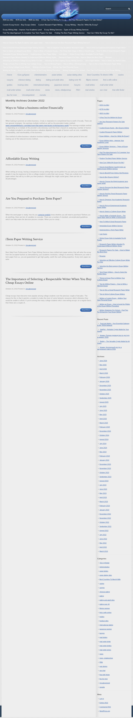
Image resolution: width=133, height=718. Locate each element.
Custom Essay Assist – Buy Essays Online (19, 25)
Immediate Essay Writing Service (15, 54)
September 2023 (105, 477)
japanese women (61, 85)
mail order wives (33, 90)
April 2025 (103, 419)
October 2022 (104, 522)
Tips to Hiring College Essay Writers (16, 67)
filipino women (92, 79)
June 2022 (103, 539)
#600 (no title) (34, 20)
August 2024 (103, 439)
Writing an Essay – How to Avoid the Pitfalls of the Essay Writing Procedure (31, 70)
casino (120, 74)
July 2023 (102, 485)
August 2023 (103, 481)
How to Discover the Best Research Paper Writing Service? (67, 43)
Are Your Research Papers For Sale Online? (85, 20)
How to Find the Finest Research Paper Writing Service (23, 48)
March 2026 (103, 373)
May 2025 (103, 415)
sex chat (103, 90)
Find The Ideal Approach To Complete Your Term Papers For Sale (27, 33)
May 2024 (103, 452)
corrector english (44, 215)
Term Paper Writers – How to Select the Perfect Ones (105, 61)
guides (9, 85)
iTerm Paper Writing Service (24, 239)
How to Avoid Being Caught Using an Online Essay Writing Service (28, 38)
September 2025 (105, 398)
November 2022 (105, 518)
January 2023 (104, 510)
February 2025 (104, 427)
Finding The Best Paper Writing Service (69, 33)
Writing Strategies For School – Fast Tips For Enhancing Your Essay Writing (91, 70)
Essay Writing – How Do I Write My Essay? (81, 25)
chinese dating (24, 79)
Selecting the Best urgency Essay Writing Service (64, 61)
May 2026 (103, 365)
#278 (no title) (21, 20)
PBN (78, 90)
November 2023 (105, 468)
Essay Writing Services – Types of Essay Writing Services (66, 30)
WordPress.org (104, 711)
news (47, 90)
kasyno (77, 85)
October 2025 (104, 394)
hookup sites (22, 85)
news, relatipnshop (63, 90)
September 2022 (105, 526)
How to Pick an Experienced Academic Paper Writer (106, 48)
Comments (105, 707)
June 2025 (103, 410)
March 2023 (103, 502)
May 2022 (103, 543)
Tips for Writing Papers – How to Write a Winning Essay (65, 64)
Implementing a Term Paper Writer (43, 54)
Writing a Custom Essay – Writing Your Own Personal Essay (55, 67)
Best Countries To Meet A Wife (100, 74)
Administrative (40, 74)
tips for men (12, 95)
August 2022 (103, 531)
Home (9, 74)
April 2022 (103, 547)
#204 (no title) (8, 20)
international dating (41, 85)
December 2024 (105, 431)
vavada (42, 95)
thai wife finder (118, 90)
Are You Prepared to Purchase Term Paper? (34, 198)
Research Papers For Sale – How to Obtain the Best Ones (81, 57)
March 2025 (103, 423)
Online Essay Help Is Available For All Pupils (86, 54)
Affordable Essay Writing (22, 158)
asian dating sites (74, 74)
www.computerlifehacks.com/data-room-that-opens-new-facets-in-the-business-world (37, 126)
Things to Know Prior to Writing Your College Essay (22, 64)
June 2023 (103, 489)
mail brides (90, 85)
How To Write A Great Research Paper (111, 51)
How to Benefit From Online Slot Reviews (71, 38)
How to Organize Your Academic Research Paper (65, 48)
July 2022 (102, 535)
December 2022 (105, 514)
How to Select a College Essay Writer (17, 51)
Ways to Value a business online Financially (34, 107)
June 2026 (103, 361)
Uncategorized (28, 95)
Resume (108, 57)
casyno (10, 79)
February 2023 (104, 506)
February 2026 (104, 377)
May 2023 (103, 493)
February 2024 (104, 456)
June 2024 (103, 448)
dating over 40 (75, 79)
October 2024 (104, 435)
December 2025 (105, 386)
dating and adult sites (55, 79)
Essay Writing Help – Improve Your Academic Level (22, 30)
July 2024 (102, 444)
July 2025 (102, 406)
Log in (101, 699)
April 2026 (103, 369)
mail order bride (106, 85)
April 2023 (103, 497)
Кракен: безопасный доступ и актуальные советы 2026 (109, 348)
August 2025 (103, 402)
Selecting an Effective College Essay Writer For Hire (22, 61)
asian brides (57, 74)
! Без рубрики (23, 74)
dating (38, 79)
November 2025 (105, 390)
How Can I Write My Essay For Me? (100, 33)
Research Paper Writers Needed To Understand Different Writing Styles (29, 57)
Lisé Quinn (63, 54)
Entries (103, 703)
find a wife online (110, 79)
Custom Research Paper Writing (50, 25)
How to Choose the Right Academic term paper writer (23, 43)
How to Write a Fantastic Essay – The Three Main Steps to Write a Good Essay (64, 51)
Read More (86, 146)
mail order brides (14, 90)
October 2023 (104, 473)
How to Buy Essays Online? (100, 38)
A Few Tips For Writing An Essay (53, 20)
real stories (89, 90)
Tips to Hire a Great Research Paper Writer (105, 64)
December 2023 (105, 464)
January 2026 (104, 381)
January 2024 (104, 460)
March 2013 (103, 551)
